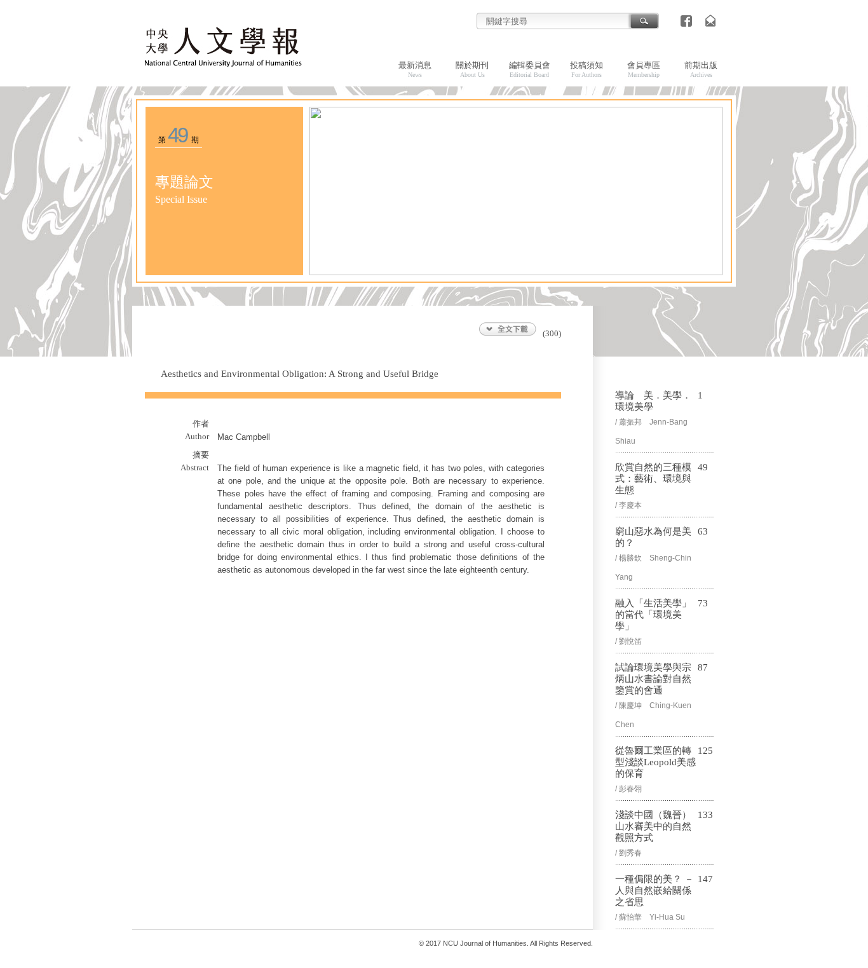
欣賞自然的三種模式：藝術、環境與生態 (653, 478)
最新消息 (414, 69)
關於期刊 (472, 69)
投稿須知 (586, 69)
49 (177, 135)
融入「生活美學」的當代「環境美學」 (653, 614)
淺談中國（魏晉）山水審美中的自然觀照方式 (653, 826)
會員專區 (643, 69)
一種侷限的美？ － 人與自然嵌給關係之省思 (654, 890)
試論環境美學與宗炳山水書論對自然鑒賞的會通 (653, 678)
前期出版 (700, 69)
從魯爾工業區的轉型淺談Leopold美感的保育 (655, 762)
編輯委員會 (529, 69)
